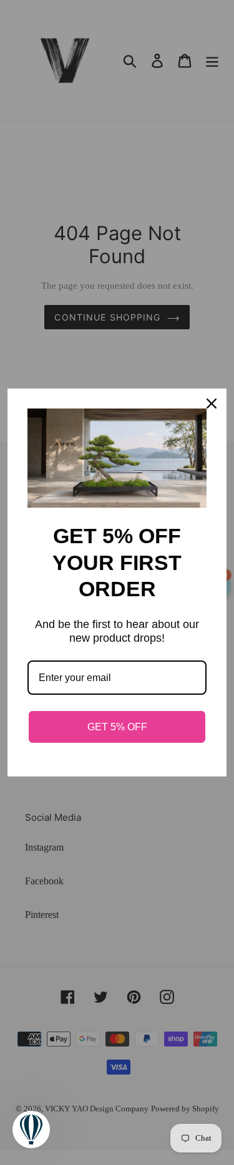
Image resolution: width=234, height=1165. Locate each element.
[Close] (212, 403)
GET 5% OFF (117, 727)
